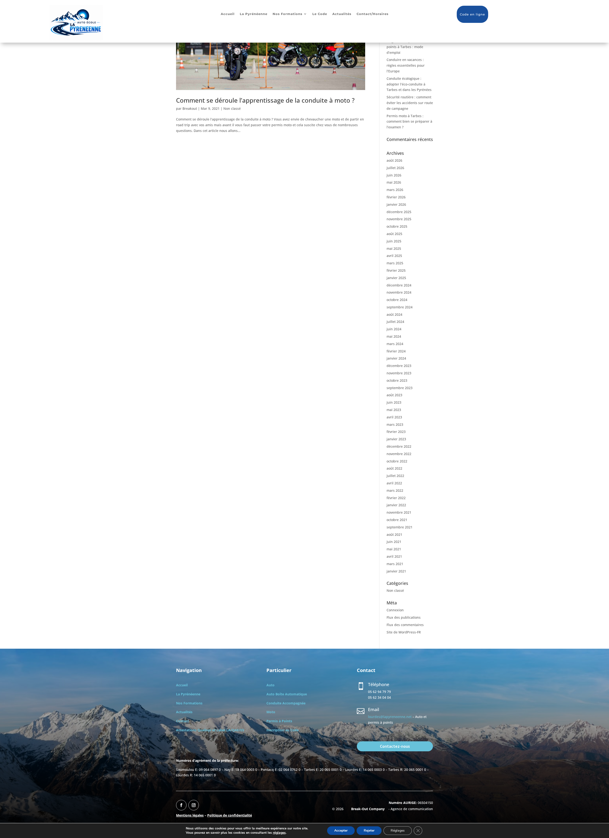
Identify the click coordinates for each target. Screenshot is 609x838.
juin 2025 (394, 241)
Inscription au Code (282, 730)
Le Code (319, 14)
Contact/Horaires (372, 14)
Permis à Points (279, 721)
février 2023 (396, 431)
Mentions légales (190, 815)
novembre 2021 (399, 512)
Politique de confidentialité (229, 815)
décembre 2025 (399, 212)
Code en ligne (472, 14)
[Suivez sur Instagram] (193, 805)
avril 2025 (394, 255)
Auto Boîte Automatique (286, 694)
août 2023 (394, 395)
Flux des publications (404, 617)
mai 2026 (394, 182)
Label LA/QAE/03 (230, 730)
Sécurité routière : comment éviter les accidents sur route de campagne (410, 103)
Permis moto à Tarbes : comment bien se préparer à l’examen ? (409, 122)
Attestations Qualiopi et (196, 730)
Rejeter (369, 830)
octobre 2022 (397, 461)
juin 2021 (394, 541)
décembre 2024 (399, 285)
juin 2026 (394, 175)
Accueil (228, 14)
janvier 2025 (396, 278)
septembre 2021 (400, 527)
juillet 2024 (395, 321)
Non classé (232, 108)
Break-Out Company (367, 809)
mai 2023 (394, 409)
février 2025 (396, 270)
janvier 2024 (396, 358)
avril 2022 (394, 483)
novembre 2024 (399, 292)
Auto (270, 685)
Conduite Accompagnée (285, 703)
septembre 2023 (400, 388)
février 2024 (396, 351)
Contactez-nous (395, 746)
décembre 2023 (399, 365)
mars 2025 (395, 263)
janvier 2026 (396, 204)
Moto (270, 712)
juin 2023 (394, 402)
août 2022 (394, 468)
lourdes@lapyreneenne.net (390, 716)
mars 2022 (395, 490)
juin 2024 (394, 329)
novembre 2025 (399, 219)
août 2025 (394, 233)
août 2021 (394, 534)
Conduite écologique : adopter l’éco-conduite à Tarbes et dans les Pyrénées (409, 84)
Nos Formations (287, 14)
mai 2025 (394, 248)
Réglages (398, 830)
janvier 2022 (396, 505)
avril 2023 (394, 417)
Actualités (341, 14)
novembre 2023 (399, 373)
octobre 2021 (397, 519)
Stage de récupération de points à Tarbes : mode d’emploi (407, 47)
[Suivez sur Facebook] (181, 805)
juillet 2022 (395, 475)
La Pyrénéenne (253, 14)
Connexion (395, 610)
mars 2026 (395, 189)
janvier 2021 (396, 571)
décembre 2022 (399, 446)
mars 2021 (395, 564)
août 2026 (394, 160)
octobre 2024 (397, 299)
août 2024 (394, 314)
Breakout (189, 108)
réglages (279, 833)
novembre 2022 (399, 454)
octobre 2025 (397, 226)
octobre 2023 (397, 380)
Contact (182, 721)
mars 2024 (395, 343)
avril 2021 (394, 556)
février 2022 (396, 498)
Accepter (341, 830)
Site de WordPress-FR (404, 632)
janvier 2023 (396, 439)
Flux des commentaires (405, 624)
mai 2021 (394, 549)
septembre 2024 (400, 307)
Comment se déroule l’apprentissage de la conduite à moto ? (265, 100)
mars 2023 (395, 424)
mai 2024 (394, 336)
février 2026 (396, 197)
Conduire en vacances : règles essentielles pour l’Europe (406, 65)
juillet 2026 (395, 168)
